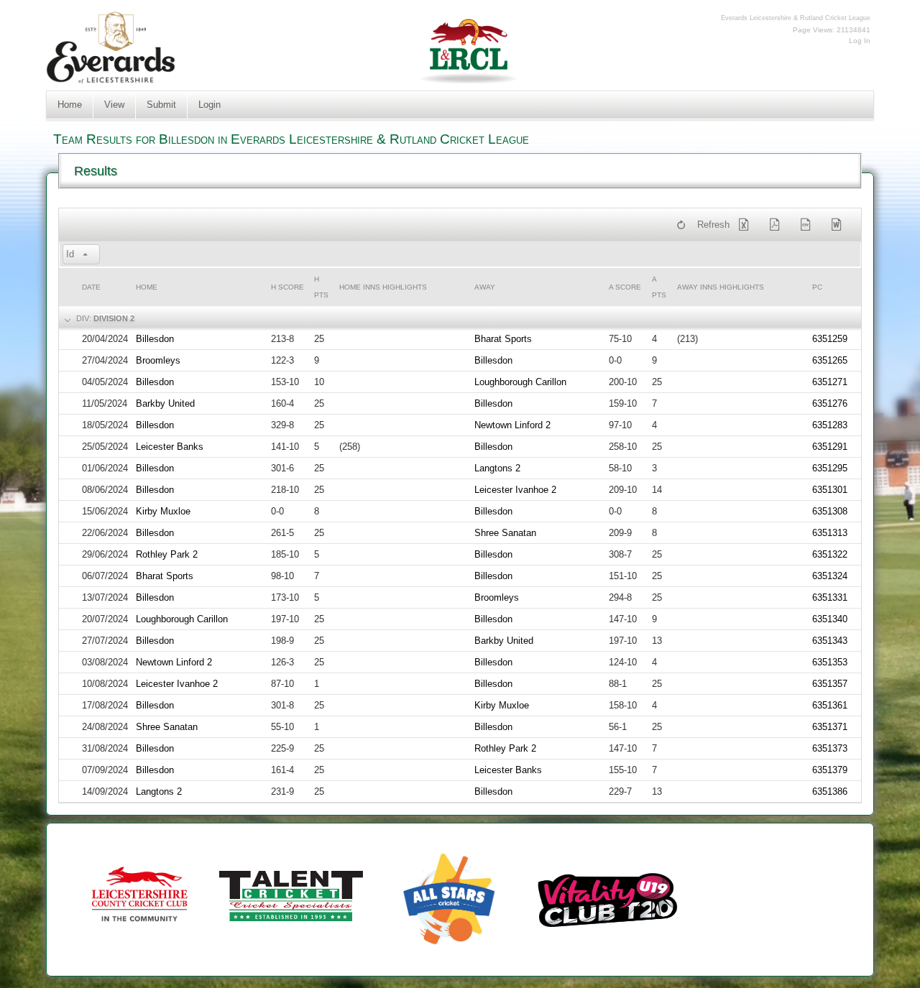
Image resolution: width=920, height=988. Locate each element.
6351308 (829, 511)
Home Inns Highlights (383, 287)
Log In (859, 41)
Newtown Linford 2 (512, 425)
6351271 (829, 382)
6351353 (829, 662)
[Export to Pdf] (778, 225)
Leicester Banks (169, 446)
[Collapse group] (66, 319)
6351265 (829, 360)
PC (817, 287)
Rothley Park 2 (167, 554)
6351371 (829, 726)
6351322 (829, 554)
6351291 (829, 446)
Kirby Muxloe (163, 511)
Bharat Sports (503, 338)
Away (484, 287)
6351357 (829, 683)
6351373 (829, 748)
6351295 (829, 468)
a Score (625, 287)
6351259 (829, 338)
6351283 (829, 425)
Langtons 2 (497, 468)
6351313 (829, 532)
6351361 (829, 705)
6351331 (829, 597)
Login (209, 104)
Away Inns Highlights (720, 287)
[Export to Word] (839, 225)
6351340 (829, 619)
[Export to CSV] (809, 225)
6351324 (829, 576)
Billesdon (155, 338)
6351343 (829, 640)
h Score (287, 287)
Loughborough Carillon (520, 382)
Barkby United (165, 403)
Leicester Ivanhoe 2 (515, 489)
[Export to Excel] (747, 225)
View (114, 104)
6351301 (829, 489)
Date (91, 287)
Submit (161, 104)
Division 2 (113, 318)
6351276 (829, 403)
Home (70, 104)
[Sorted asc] (85, 255)
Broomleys (158, 360)
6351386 (829, 791)
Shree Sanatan (505, 532)
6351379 (829, 770)
